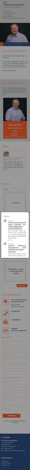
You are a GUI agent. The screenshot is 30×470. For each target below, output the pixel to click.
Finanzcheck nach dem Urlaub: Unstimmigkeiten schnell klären (17, 225)
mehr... (11, 240)
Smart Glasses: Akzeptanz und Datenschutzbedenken (17, 248)
